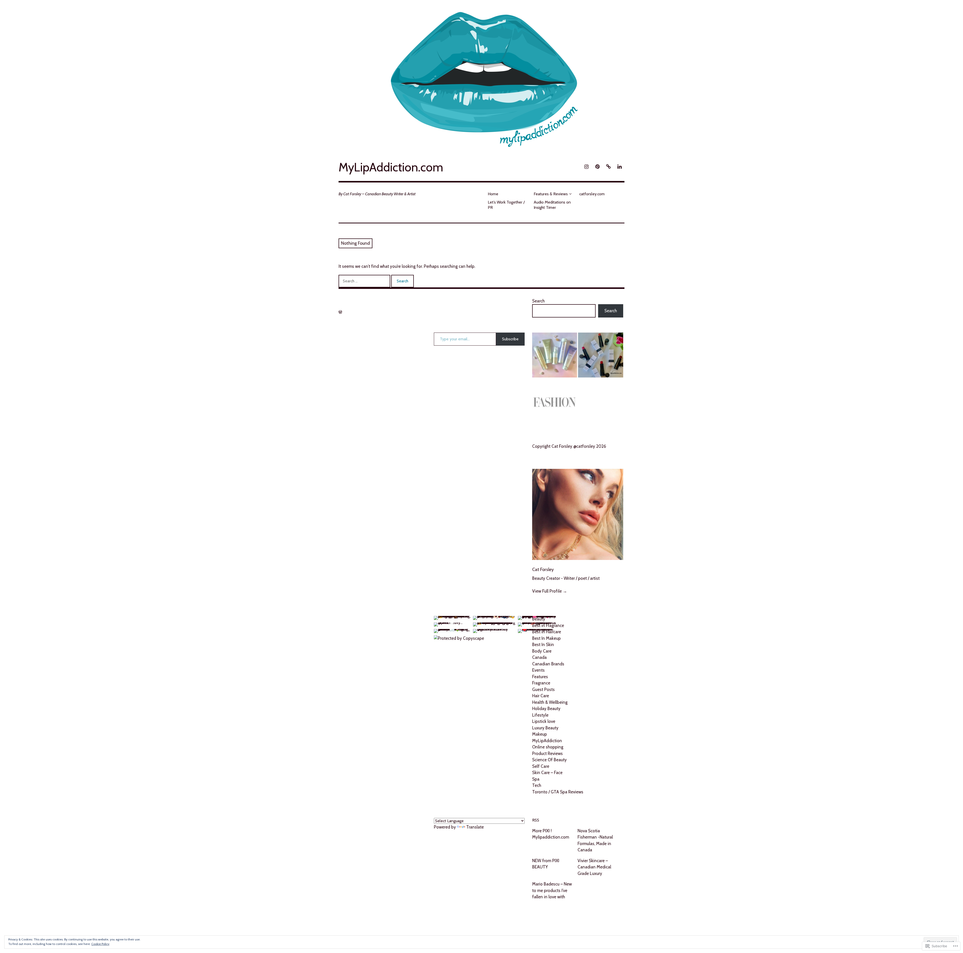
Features (540, 676)
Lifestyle (540, 715)
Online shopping (547, 746)
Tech (536, 785)
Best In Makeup (546, 638)
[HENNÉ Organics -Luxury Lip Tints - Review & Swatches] (600, 356)
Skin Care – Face (547, 772)
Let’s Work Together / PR (506, 205)
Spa (535, 779)
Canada (539, 657)
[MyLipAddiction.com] (481, 77)
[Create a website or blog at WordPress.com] (340, 312)
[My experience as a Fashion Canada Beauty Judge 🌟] (554, 403)
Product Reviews (547, 753)
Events (538, 670)
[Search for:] (365, 280)
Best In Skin (543, 644)
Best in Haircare (546, 631)
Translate (475, 827)
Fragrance (541, 682)
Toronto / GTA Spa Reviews (557, 791)
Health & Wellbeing (550, 702)
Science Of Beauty (549, 759)
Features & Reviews (551, 194)
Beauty (538, 618)
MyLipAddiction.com (391, 167)
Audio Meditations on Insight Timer (552, 205)
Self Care (540, 766)
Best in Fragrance (548, 625)
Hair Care (540, 695)
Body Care (541, 651)
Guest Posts (543, 689)
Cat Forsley (543, 569)
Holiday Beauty (546, 708)
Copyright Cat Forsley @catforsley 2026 (569, 446)
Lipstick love (543, 721)
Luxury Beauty (545, 727)
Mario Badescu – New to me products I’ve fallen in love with (552, 890)
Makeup (539, 734)
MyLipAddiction (547, 740)
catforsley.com (592, 194)
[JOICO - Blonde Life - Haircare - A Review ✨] (554, 356)
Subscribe (510, 339)
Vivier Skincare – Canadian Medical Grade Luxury (594, 867)
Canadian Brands (548, 663)
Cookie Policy (100, 944)
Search (538, 300)
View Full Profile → (549, 591)
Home (493, 194)
